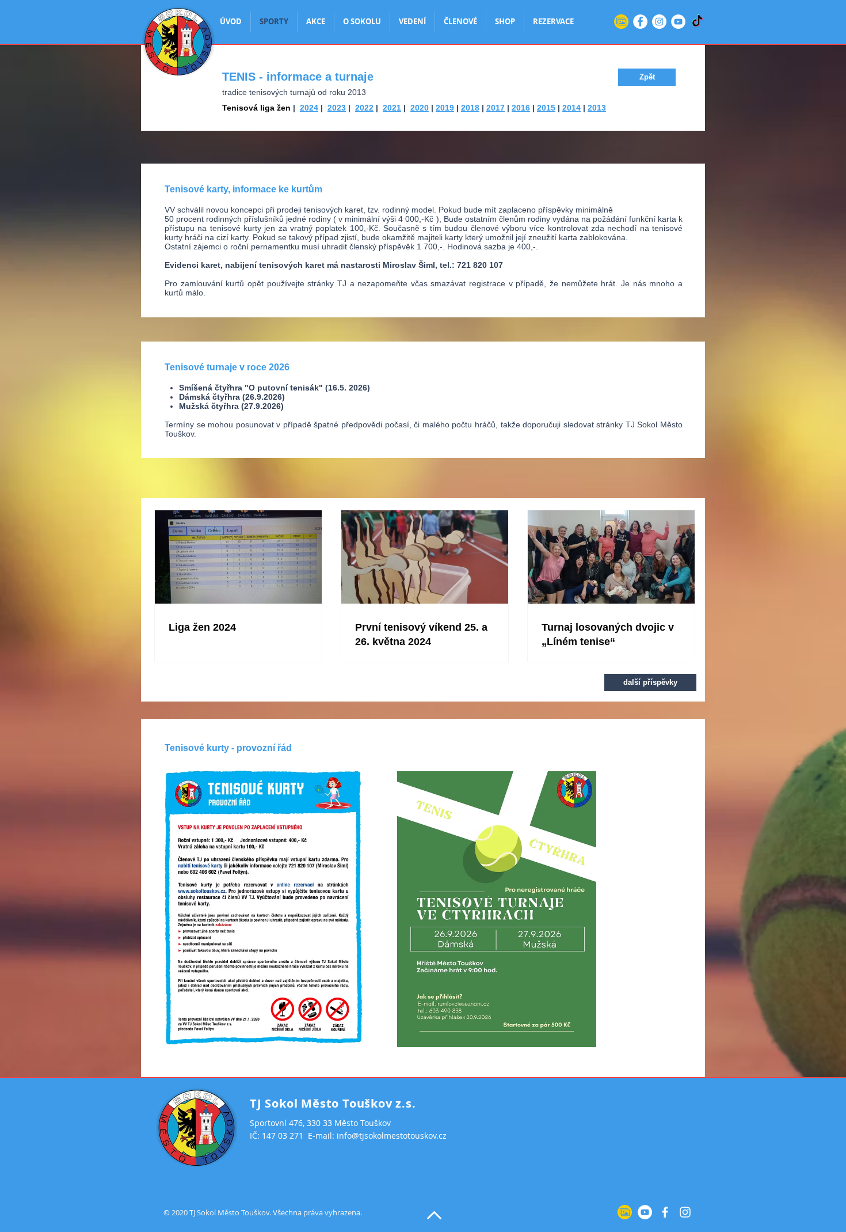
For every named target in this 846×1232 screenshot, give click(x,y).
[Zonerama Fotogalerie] (621, 21)
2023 (336, 107)
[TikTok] (697, 21)
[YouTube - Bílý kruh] (678, 21)
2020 (419, 107)
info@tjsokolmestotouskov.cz (392, 1135)
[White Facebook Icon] (665, 1212)
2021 (392, 107)
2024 (309, 107)
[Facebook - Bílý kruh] (640, 21)
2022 (364, 107)
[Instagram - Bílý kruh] (659, 21)
